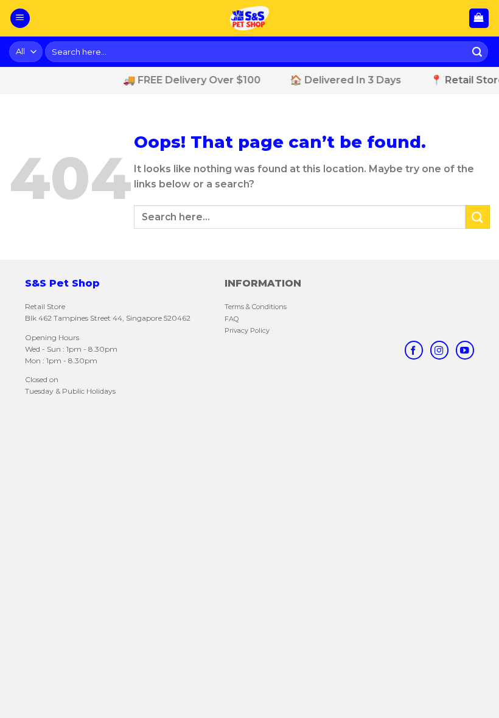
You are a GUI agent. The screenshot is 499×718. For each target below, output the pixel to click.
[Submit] (477, 51)
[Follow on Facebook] (414, 350)
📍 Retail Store (461, 80)
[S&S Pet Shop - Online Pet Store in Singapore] (249, 18)
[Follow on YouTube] (465, 350)
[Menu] (20, 19)
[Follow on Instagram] (439, 350)
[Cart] (479, 19)
